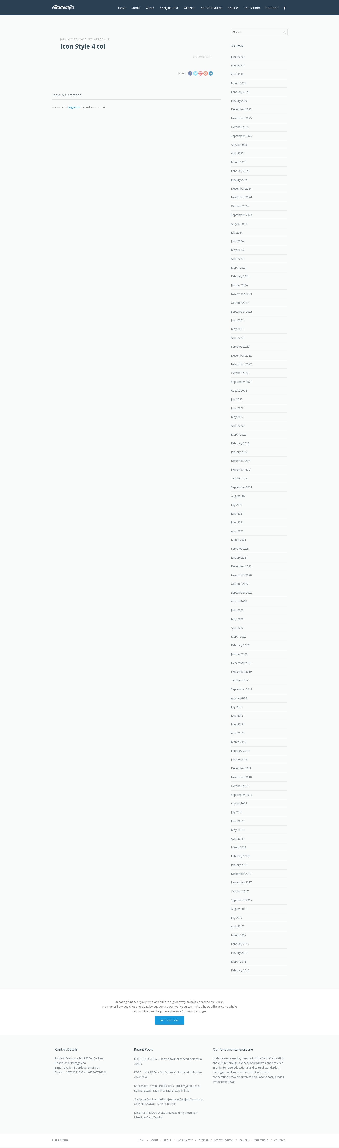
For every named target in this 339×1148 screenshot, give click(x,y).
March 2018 (238, 847)
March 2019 (238, 742)
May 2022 (237, 417)
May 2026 (237, 65)
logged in (74, 107)
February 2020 (240, 645)
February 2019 (240, 751)
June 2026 (237, 57)
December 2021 (241, 461)
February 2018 (240, 856)
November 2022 (241, 364)
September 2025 (241, 136)
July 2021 (236, 505)
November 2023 (241, 294)
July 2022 (236, 399)
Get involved (169, 1020)
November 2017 (241, 882)
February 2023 (240, 346)
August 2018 (239, 803)
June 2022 (237, 408)
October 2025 (240, 127)
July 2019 (236, 707)
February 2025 (240, 171)
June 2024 (237, 241)
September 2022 (241, 382)
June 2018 (237, 821)
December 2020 (241, 566)
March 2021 (238, 540)
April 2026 (237, 74)
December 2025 (241, 109)
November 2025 (241, 118)
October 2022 (240, 373)
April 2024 (237, 259)
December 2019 (241, 663)
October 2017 (240, 891)
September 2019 (241, 689)
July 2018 (236, 812)
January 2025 (239, 180)
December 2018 (241, 768)
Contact (272, 8)
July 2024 (236, 232)
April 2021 (237, 531)
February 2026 (240, 92)
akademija (102, 39)
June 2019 (237, 715)
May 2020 (237, 619)
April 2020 (237, 627)
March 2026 (238, 83)
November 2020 (241, 575)
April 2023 (237, 338)
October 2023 (240, 303)
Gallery (233, 8)
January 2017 (239, 953)
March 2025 (238, 162)
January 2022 (239, 452)
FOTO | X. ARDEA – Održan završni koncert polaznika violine (168, 1061)
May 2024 (237, 250)
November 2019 (241, 671)
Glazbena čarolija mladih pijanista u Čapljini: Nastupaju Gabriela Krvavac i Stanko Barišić (168, 1101)
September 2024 (241, 215)
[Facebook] (284, 8)
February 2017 (240, 944)
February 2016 (240, 970)
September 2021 (241, 487)
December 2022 (241, 355)
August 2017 (239, 909)
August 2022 (239, 390)
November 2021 (241, 469)
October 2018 (240, 786)
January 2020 (239, 654)
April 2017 (237, 926)
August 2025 (239, 144)
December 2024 (241, 188)
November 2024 (241, 197)
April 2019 (237, 733)
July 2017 (236, 918)
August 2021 (239, 496)
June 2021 (237, 513)
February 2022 (240, 443)
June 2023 (237, 320)
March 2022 (238, 434)
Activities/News (211, 8)
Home (122, 8)
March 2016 (238, 961)
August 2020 (239, 601)
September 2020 (241, 592)
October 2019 (240, 680)
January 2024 (239, 285)
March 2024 (238, 267)
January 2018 (239, 865)
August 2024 (239, 224)
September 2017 (241, 900)
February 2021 (240, 548)
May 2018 (237, 830)
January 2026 (239, 101)
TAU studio (252, 8)
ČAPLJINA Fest (169, 8)
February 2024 (240, 276)
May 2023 (237, 329)
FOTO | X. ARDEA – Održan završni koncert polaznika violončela (168, 1074)
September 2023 (241, 311)
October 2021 (240, 478)
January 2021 (239, 557)
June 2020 (237, 610)
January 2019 (239, 759)
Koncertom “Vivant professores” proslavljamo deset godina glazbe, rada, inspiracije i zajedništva (167, 1088)
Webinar (189, 8)
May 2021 (237, 522)
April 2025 (237, 153)
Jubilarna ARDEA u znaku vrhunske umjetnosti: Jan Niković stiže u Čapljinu (165, 1115)
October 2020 (240, 584)
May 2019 (237, 724)
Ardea (150, 8)
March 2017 (238, 935)
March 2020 (238, 636)
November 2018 (241, 777)
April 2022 (237, 426)
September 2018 (241, 795)
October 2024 (240, 206)
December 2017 (241, 874)
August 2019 (239, 698)
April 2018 (237, 838)
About (136, 8)
